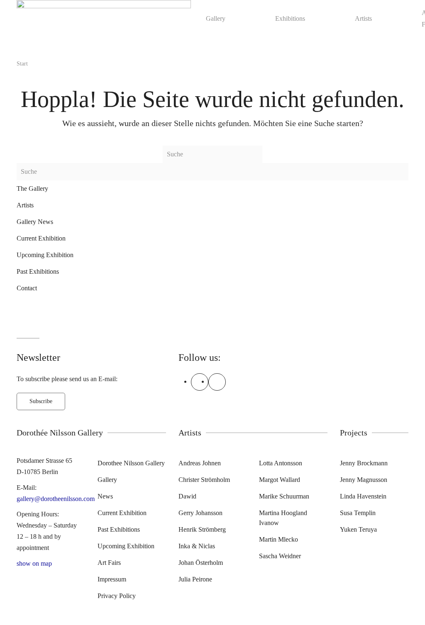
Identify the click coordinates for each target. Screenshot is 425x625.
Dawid (187, 496)
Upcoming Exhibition (45, 254)
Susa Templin (358, 512)
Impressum (112, 579)
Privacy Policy (117, 595)
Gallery (215, 18)
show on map (34, 563)
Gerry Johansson (200, 512)
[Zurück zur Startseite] (104, 18)
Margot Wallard (279, 479)
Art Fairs (109, 562)
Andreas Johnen (199, 463)
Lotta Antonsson (280, 463)
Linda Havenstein (363, 496)
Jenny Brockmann (364, 463)
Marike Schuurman (284, 496)
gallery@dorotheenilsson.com (56, 498)
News (105, 496)
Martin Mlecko (278, 539)
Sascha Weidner (280, 555)
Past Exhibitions (38, 271)
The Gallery (32, 188)
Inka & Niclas (196, 546)
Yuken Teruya (358, 529)
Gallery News (35, 221)
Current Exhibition (41, 238)
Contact (27, 288)
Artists (363, 18)
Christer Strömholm (204, 479)
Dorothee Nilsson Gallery (131, 463)
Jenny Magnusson (363, 479)
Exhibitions (290, 18)
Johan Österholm (200, 562)
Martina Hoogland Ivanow (283, 517)
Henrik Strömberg (202, 529)
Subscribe (40, 401)
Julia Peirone (195, 579)
